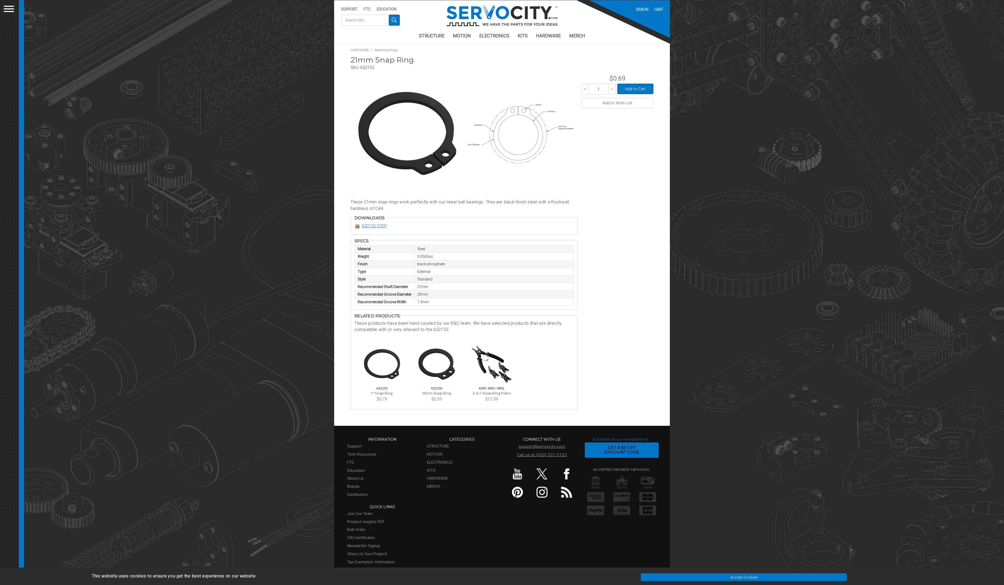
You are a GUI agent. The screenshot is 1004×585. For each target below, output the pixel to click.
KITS (523, 35)
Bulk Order (356, 529)
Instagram (542, 492)
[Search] (394, 20)
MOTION (462, 35)
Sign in (642, 9)
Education (386, 9)
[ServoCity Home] (502, 16)
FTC (367, 9)
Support (349, 9)
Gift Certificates (361, 537)
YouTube (517, 473)
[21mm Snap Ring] (407, 133)
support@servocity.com (542, 446)
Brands (353, 486)
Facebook (566, 473)
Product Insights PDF (366, 521)
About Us (355, 478)
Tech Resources (361, 454)
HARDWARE (548, 35)
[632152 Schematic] (520, 133)
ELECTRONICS (494, 35)
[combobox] (370, 20)
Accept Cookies (744, 577)
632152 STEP (374, 225)
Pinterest (517, 492)
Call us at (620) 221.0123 (542, 454)
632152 (367, 67)
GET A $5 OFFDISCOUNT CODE (622, 450)
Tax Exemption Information (371, 562)
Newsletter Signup (363, 545)
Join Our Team (360, 513)
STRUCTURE (431, 35)
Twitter (542, 473)
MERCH (577, 35)
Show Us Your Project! (367, 554)
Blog (566, 492)
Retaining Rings (386, 50)
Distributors (357, 494)
